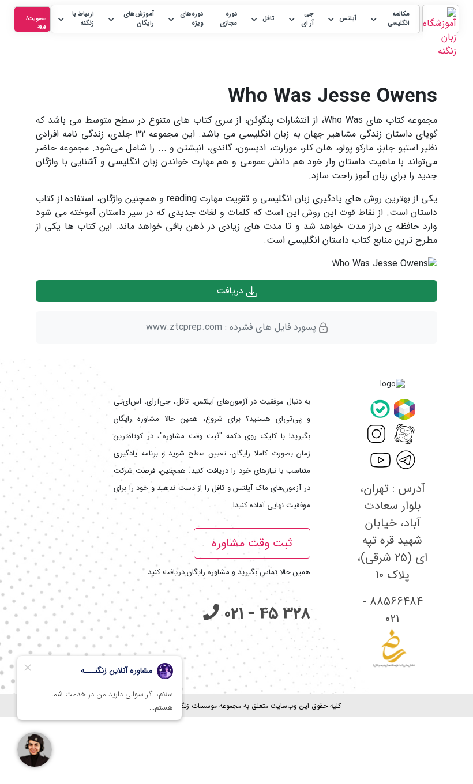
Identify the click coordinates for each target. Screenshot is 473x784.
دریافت (231, 291)
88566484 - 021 (392, 610)
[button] (389, 19)
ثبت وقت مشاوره (252, 543)
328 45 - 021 (264, 614)
